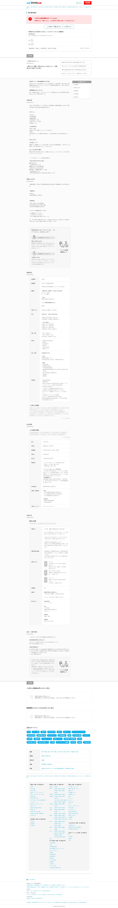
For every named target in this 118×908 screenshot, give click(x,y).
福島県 (63, 790)
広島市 (60, 825)
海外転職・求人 (60, 894)
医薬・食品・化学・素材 (35, 811)
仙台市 (56, 792)
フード (70, 803)
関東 (70, 735)
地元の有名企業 (31, 735)
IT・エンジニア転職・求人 (32, 894)
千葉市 (61, 800)
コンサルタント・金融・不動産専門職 (38, 800)
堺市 (63, 819)
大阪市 (60, 819)
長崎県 (63, 831)
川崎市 (60, 802)
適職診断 (43, 887)
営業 (32, 786)
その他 (70, 819)
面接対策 (51, 887)
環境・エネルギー (72, 815)
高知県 (56, 829)
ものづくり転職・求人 (43, 894)
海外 (51, 838)
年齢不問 (44, 731)
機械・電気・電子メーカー (74, 788)
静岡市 (56, 813)
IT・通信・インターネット (74, 786)
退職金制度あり (53, 856)
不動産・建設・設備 (72, 811)
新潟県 (56, 803)
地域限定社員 (68, 768)
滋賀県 (56, 815)
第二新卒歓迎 (52, 842)
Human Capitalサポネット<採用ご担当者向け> (78, 902)
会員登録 (88, 3)
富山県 (56, 807)
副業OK (51, 852)
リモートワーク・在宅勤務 (62, 742)
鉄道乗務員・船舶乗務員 (70, 738)
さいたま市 (57, 800)
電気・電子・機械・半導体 (36, 807)
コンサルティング (72, 809)
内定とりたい (67, 731)
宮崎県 (63, 833)
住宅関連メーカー (72, 792)
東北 (51, 788)
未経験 (79, 742)
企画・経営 (33, 788)
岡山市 (56, 825)
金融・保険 (71, 807)
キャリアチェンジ (52, 735)
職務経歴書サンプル (38, 885)
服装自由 (51, 858)
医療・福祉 (33, 796)
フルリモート (86, 735)
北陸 (51, 807)
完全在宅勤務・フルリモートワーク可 (57, 848)
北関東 (51, 794)
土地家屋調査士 (62, 735)
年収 (39, 887)
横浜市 (56, 802)
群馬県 (63, 794)
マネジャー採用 (53, 865)
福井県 (63, 807)
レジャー (70, 800)
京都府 (60, 815)
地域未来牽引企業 (41, 735)
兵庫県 (56, 817)
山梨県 (60, 803)
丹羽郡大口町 (48, 755)
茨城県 (56, 794)
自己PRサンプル (47, 885)
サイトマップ (44, 902)
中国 (51, 821)
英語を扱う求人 (39, 898)
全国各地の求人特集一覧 (73, 829)
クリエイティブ (34, 802)
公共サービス (33, 815)
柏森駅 (42, 760)
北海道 (51, 786)
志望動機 (53, 885)
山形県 (60, 790)
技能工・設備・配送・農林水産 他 (37, 813)
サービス (70, 798)
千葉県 (60, 796)
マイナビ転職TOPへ (31, 879)
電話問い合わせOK (45, 768)
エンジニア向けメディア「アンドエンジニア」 (80, 887)
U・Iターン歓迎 (53, 768)
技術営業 (30, 738)
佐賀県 (60, 831)
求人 (31, 890)
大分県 (60, 833)
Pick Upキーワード (37, 890)
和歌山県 (63, 817)
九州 (51, 831)
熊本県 (56, 833)
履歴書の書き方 (30, 885)
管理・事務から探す (45, 751)
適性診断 (58, 885)
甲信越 (51, 803)
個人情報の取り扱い (36, 902)
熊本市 (64, 836)
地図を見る (47, 611)
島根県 (60, 821)
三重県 (56, 811)
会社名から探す (72, 825)
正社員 (52, 742)
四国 (51, 827)
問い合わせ (50, 902)
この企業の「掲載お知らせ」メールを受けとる (59, 26)
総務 (77, 751)
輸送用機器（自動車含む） (47, 764)
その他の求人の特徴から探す (55, 867)
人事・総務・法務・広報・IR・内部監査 (66, 751)
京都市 (56, 819)
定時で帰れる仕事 (32, 742)
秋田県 (56, 790)
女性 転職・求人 (52, 894)
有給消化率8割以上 (53, 846)
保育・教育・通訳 (34, 798)
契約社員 (32, 823)
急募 (73, 768)
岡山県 (63, 821)
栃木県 (60, 794)
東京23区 (65, 800)
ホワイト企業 (36, 731)
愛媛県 (63, 827)
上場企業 (51, 863)
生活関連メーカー (72, 794)
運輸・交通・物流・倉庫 (73, 813)
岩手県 (60, 788)
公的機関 (70, 817)
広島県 (56, 823)
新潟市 (56, 805)
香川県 (60, 827)
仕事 (47, 887)
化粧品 (79, 738)
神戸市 (66, 819)
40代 (29, 731)
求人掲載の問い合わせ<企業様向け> (61, 902)
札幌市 (56, 786)
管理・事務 (53, 751)
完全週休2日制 (53, 854)
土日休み (70, 836)
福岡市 (60, 836)
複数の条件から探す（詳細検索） (75, 827)
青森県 (56, 788)
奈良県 (60, 817)
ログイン (80, 2)
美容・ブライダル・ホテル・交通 (37, 794)
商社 (70, 796)
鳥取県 (56, 821)
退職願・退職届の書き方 (31, 887)
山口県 (60, 823)
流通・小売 (71, 802)
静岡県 (60, 809)
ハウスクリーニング (47, 738)
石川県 (60, 807)
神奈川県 (56, 798)
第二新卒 (73, 742)
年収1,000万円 (52, 731)
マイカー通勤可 (53, 860)
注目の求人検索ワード (43, 742)
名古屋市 (63, 813)
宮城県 (63, 788)
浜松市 (60, 813)
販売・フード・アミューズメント (37, 792)
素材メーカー (71, 790)
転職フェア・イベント (66, 887)
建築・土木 (33, 809)
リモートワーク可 (53, 850)
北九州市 (56, 836)
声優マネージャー (58, 738)
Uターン (63, 885)
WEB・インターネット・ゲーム (37, 803)
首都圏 (51, 796)
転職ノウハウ (57, 887)
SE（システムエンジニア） (79, 731)
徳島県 (56, 827)
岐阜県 (56, 809)
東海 (51, 809)
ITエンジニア (33, 805)
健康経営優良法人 (61, 768)
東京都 (63, 796)
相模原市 (63, 802)
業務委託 (32, 825)
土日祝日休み (87, 742)
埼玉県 (56, 796)
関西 (51, 815)
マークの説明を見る (66, 418)
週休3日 (59, 731)
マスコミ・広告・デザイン (74, 805)
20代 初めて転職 (77, 735)
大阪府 (63, 815)
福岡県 (56, 831)
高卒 (70, 840)
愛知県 (42, 755)
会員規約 (29, 902)
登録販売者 (37, 738)
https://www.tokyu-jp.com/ (48, 506)
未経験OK (52, 861)
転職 (28, 890)
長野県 (63, 803)
